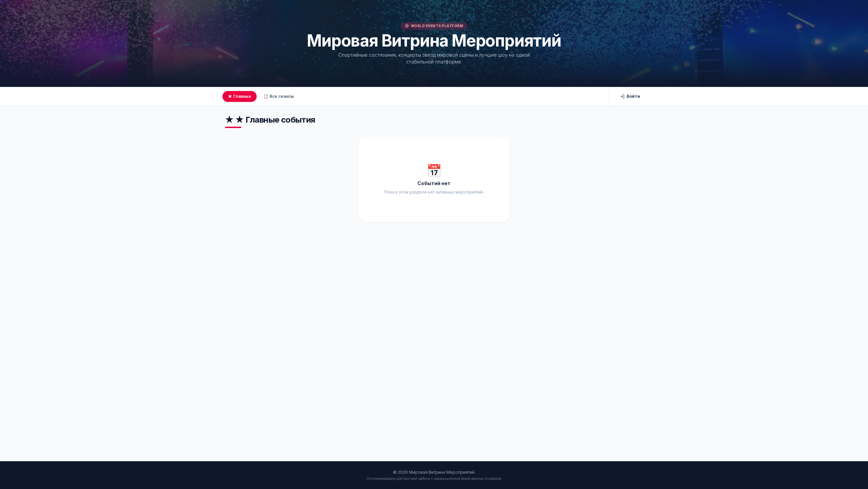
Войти (633, 96)
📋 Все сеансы (278, 96)
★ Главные (239, 96)
